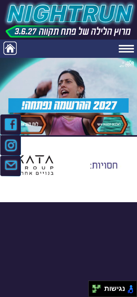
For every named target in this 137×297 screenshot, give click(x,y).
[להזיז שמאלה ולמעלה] (94, 287)
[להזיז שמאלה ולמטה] (94, 291)
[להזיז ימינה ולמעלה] (99, 287)
